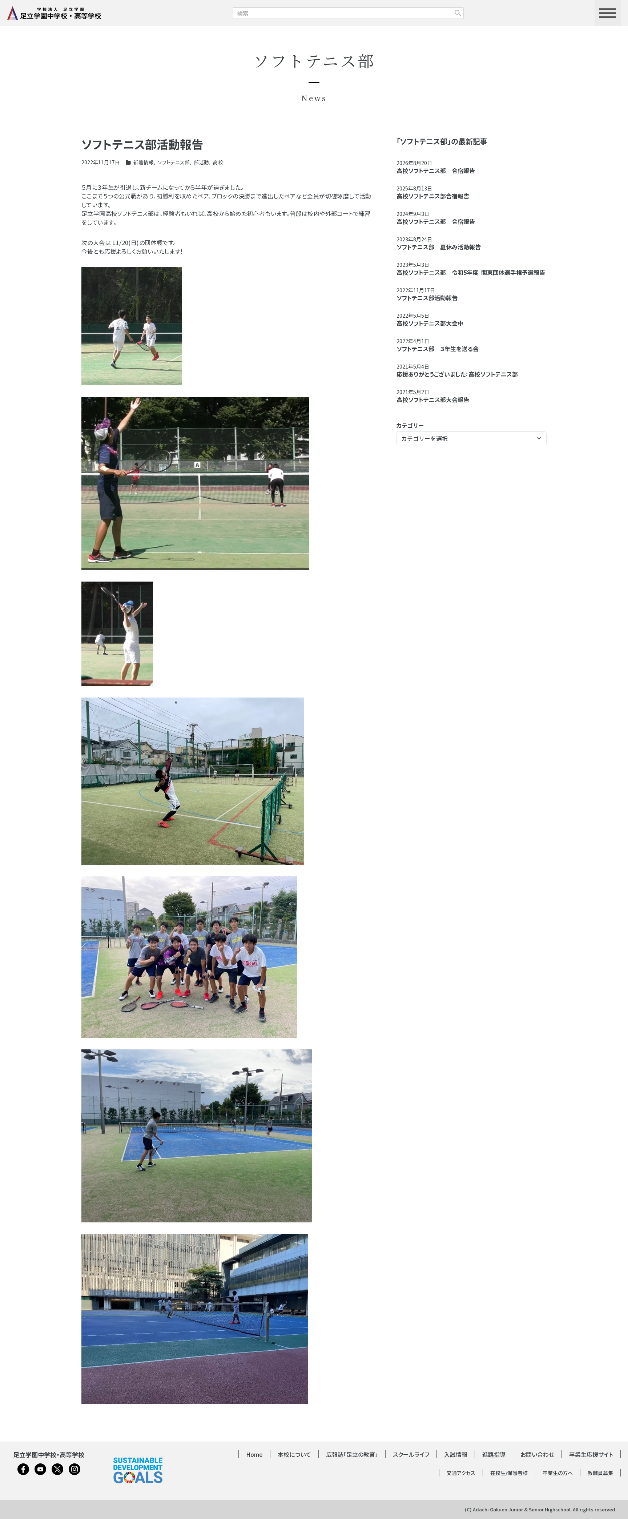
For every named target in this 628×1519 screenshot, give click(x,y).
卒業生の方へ (558, 1472)
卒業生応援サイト (591, 1454)
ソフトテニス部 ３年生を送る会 (437, 348)
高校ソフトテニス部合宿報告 (432, 196)
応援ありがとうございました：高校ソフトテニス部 (457, 374)
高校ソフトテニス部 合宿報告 (435, 170)
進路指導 (494, 1454)
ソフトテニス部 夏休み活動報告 (438, 246)
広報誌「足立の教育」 (352, 1454)
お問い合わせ (537, 1454)
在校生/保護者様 (509, 1472)
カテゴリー (410, 425)
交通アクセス (461, 1472)
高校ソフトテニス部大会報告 (432, 399)
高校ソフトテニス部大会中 (429, 323)
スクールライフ (411, 1454)
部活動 (201, 162)
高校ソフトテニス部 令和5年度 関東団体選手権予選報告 (470, 272)
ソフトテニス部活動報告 (427, 297)
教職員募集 (600, 1472)
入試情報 (455, 1454)
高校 (218, 162)
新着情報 (143, 162)
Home (254, 1454)
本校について (294, 1454)
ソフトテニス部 (174, 162)
